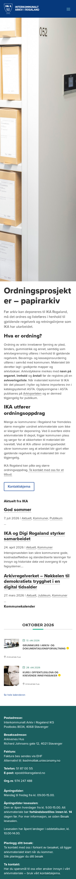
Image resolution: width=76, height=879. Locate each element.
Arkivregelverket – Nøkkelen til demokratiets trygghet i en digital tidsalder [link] (36, 581)
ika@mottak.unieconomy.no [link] (41, 760)
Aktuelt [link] (26, 518)
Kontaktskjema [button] (19, 486)
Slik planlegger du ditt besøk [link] (23, 856)
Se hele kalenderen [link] (14, 694)
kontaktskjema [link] (50, 873)
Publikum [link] (56, 518)
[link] (21, 9)
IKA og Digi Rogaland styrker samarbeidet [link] (34, 536)
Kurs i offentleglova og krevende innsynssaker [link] (40, 674)
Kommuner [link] (40, 518)
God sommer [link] (17, 509)
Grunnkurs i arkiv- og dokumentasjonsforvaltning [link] (44, 647)
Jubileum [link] (44, 595)
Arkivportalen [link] (32, 393)
